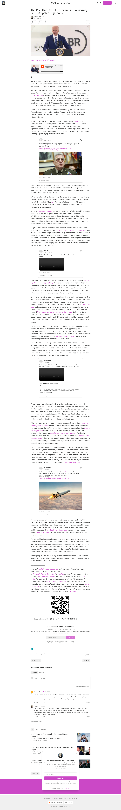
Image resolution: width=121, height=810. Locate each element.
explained (77, 121)
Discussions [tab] (43, 729)
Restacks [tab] (41, 672)
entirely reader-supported (48, 569)
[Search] (97, 3)
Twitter (43, 574)
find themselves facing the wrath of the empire (54, 312)
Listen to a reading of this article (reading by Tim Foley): (46, 738)
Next (85, 661)
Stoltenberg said (37, 95)
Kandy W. (36, 706)
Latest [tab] (36, 729)
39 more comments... (36, 721)
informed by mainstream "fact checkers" (72, 230)
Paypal (52, 576)
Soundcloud (51, 574)
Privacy (61, 798)
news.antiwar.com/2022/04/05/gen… (49, 150)
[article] (60, 738)
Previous (37, 661)
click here (72, 591)
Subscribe (107, 3)
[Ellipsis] (89, 691)
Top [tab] (32, 729)
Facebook (36, 574)
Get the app (68, 802)
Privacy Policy (73, 783)
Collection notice (72, 798)
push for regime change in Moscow (63, 433)
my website (50, 581)
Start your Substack (56, 802)
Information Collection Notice (60, 783)
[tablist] (38, 672)
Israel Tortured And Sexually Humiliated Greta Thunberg (49, 735)
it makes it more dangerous (57, 530)
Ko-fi (39, 576)
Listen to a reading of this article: (43, 60)
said (52, 202)
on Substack (61, 581)
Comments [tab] (34, 672)
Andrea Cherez (38, 692)
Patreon (45, 576)
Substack (52, 806)
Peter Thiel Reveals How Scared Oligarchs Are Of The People (52, 748)
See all (34, 773)
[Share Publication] (100, 3)
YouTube (61, 574)
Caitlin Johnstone (39, 16)
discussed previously (45, 211)
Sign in (116, 3)
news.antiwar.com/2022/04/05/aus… (49, 480)
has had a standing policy (64, 336)
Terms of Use (68, 782)
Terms (65, 798)
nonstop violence (42, 532)
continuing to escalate (72, 462)
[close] (76, 753)
